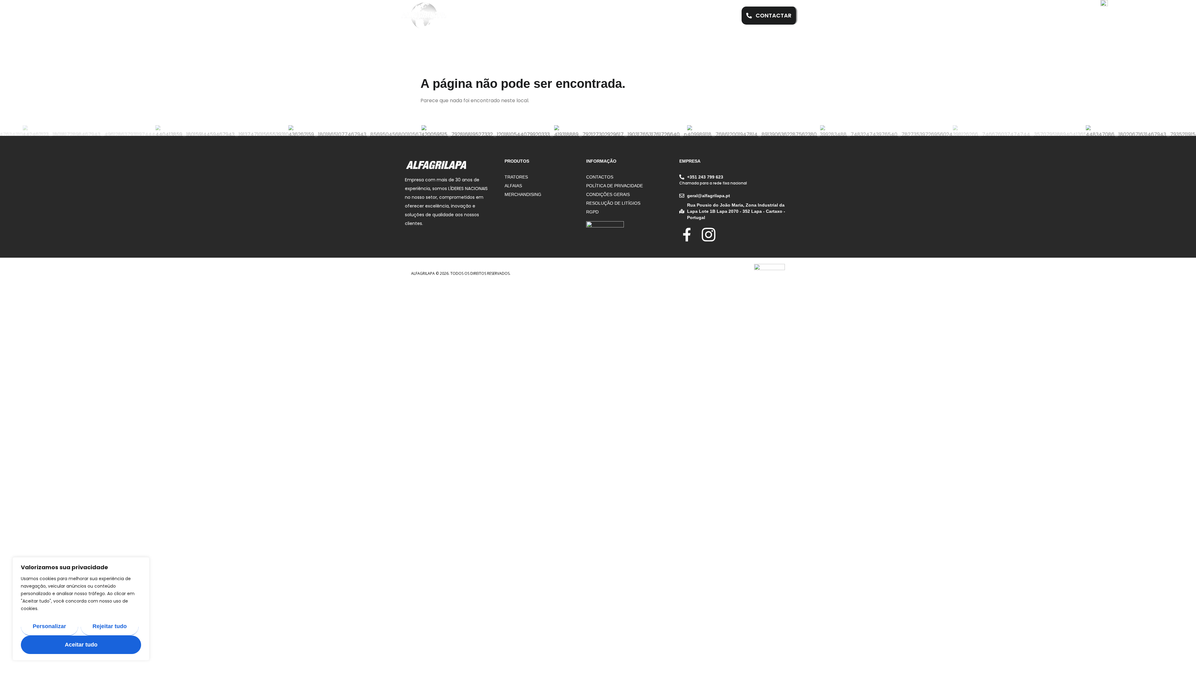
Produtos (610, 15)
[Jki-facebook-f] (687, 234)
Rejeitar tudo (110, 626)
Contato (693, 15)
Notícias (652, 15)
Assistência (568, 15)
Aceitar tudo (81, 645)
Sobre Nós (525, 15)
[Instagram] (708, 234)
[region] (81, 609)
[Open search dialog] (725, 15)
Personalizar (49, 626)
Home (490, 15)
